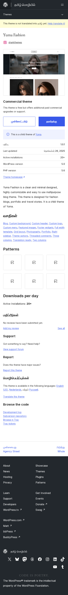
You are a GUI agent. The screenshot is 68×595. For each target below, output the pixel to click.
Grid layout (19, 231)
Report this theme (12, 370)
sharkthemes (15, 42)
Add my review (11, 328)
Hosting (7, 477)
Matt (7, 525)
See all (61, 328)
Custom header (40, 223)
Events (40, 498)
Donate (41, 504)
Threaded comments (40, 235)
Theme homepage (13, 177)
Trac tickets (9, 423)
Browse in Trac (11, 419)
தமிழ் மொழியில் (19, 551)
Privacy (7, 482)
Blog (5, 223)
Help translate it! (56, 23)
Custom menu (10, 227)
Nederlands (15, 389)
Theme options (20, 235)
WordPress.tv (12, 509)
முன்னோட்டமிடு (19, 121)
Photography (33, 231)
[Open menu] (63, 5)
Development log (12, 412)
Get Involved (43, 493)
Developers (9, 504)
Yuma (38, 134)
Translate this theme (14, 396)
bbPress (9, 531)
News (6, 471)
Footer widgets (45, 227)
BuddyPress (11, 537)
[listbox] (34, 272)
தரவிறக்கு (51, 121)
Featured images (27, 227)
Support (7, 498)
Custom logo (55, 223)
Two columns (39, 240)
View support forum (13, 349)
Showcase (42, 465)
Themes (7, 14)
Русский (33, 389)
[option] (12, 262)
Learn (6, 493)
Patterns (41, 482)
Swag (40, 509)
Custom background (20, 223)
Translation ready (22, 240)
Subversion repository (15, 416)
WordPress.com (14, 520)
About (6, 465)
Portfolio (46, 231)
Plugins (40, 477)
